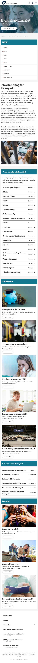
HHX (5, 48)
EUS (5, 62)
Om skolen (6, 625)
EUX (5, 51)
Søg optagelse (9, 28)
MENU (5, 42)
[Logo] (9, 3)
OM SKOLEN (8, 77)
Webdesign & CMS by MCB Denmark (19, 659)
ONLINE (6, 73)
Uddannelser (7, 616)
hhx (9, 36)
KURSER (6, 70)
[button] (36, 2)
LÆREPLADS (8, 66)
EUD (5, 55)
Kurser (5, 620)
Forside (3, 36)
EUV (5, 59)
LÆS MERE (8, 317)
